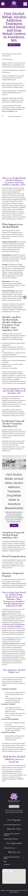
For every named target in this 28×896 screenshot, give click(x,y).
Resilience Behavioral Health (11, 643)
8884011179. (5, 615)
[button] (25, 4)
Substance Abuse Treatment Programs (12, 834)
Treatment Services (9, 848)
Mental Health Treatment (11, 839)
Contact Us (7, 864)
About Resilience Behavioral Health (12, 857)
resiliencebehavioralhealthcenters (14, 890)
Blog (5, 861)
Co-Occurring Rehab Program (12, 824)
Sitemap (16, 892)
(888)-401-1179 (13, 111)
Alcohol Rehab (10, 639)
